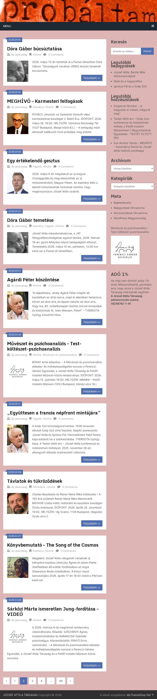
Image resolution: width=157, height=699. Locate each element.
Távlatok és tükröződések (34, 481)
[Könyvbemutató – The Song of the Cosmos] (17, 567)
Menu (7, 26)
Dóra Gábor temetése (30, 220)
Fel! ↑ (150, 695)
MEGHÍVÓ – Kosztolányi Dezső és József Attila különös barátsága (133, 146)
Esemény (38, 107)
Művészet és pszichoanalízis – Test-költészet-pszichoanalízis (44, 346)
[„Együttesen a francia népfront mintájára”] (17, 438)
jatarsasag (21, 54)
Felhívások (39, 486)
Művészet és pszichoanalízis (60, 354)
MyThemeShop (136, 695)
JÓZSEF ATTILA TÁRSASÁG (20, 695)
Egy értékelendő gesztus (33, 160)
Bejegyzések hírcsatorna (129, 207)
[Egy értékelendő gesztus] (17, 183)
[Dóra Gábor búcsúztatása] (17, 71)
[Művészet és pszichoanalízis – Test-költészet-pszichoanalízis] (17, 371)
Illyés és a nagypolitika (128, 81)
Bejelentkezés (122, 202)
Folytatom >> (91, 78)
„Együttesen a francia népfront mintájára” (54, 412)
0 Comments (56, 54)
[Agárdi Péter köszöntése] (17, 305)
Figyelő (37, 166)
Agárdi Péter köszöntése (33, 279)
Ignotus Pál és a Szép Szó (130, 86)
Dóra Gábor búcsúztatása (34, 48)
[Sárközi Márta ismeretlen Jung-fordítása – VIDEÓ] (17, 636)
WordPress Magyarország (130, 218)
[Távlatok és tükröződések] (17, 503)
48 (61, 680)
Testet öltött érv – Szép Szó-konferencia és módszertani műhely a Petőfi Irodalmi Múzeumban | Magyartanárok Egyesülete (132, 126)
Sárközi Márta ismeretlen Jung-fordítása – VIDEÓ (53, 611)
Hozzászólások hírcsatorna (130, 213)
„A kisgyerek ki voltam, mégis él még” (132, 109)
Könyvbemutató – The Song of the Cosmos (52, 545)
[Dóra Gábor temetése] (17, 242)
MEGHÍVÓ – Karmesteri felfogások (45, 101)
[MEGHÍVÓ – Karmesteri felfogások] (17, 123)
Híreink (37, 54)
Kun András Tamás (125, 143)
